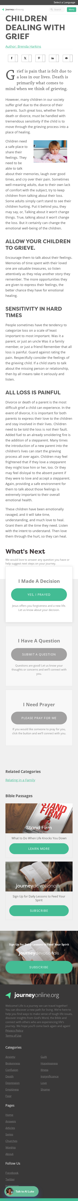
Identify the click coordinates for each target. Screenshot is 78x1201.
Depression (12, 1083)
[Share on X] (26, 58)
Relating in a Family (20, 780)
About (9, 1154)
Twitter (10, 1179)
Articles (10, 1128)
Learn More (39, 849)
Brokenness (12, 1063)
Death (9, 1076)
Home (9, 1115)
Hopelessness (49, 1063)
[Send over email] (68, 58)
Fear (8, 1096)
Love (44, 1083)
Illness (44, 1070)
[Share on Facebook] (13, 58)
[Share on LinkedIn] (54, 58)
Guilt (44, 1057)
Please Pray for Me (38, 718)
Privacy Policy (14, 1030)
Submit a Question (39, 654)
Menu (71, 9)
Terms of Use (13, 1036)
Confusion (11, 1070)
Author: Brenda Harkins (23, 46)
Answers (10, 1121)
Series (9, 1134)
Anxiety (10, 1057)
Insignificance (50, 1076)
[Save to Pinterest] (40, 58)
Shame (45, 1089)
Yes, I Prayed (39, 594)
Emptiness (12, 1089)
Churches (11, 1141)
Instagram (12, 1186)
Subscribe (39, 910)
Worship (10, 1147)
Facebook (12, 1173)
